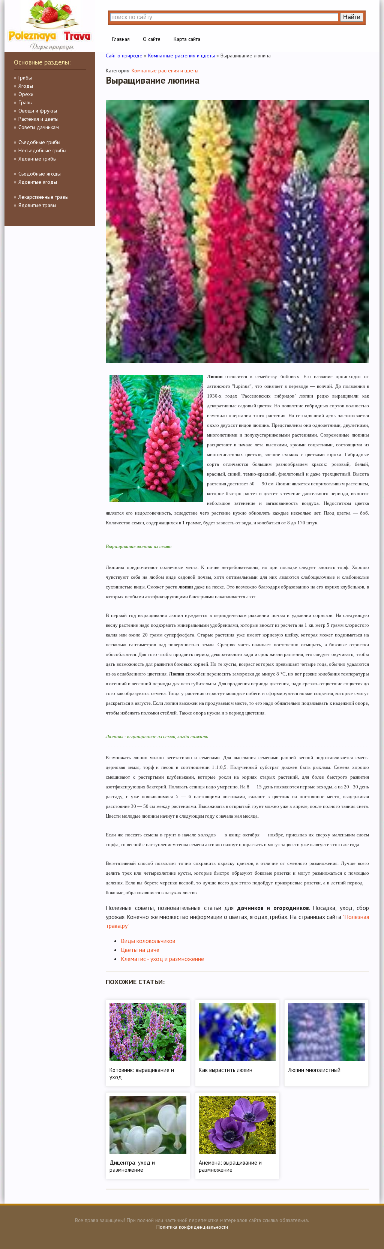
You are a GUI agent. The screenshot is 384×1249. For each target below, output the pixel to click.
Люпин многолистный (314, 1069)
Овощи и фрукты (37, 110)
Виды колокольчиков (148, 940)
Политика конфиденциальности (192, 1226)
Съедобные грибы (39, 142)
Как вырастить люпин (225, 1069)
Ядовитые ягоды (37, 182)
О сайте (151, 39)
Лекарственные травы (43, 197)
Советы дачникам (38, 127)
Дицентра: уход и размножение (132, 1166)
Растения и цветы (38, 119)
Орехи (25, 94)
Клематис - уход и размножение (162, 958)
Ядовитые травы (37, 205)
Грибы (25, 77)
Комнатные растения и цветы (165, 70)
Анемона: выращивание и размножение (230, 1166)
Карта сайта (187, 39)
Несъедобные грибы (42, 150)
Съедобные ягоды (39, 173)
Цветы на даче (140, 949)
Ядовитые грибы (37, 158)
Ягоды (25, 86)
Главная (121, 39)
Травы (25, 102)
